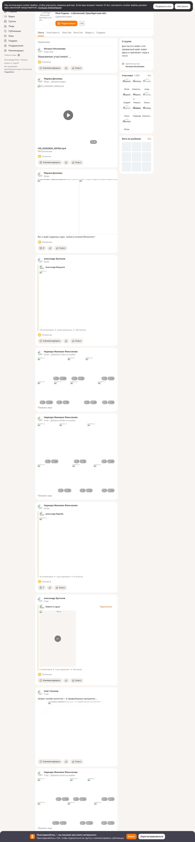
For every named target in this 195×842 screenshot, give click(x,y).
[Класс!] (39, 62)
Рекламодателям (11, 60)
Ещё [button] (15, 63)
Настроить (182, 6)
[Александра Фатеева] (147, 110)
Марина (136, 102)
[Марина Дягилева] (40, 80)
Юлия (126, 89)
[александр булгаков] (40, 260)
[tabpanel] (76, 435)
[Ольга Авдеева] (126, 110)
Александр (137, 89)
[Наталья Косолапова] (40, 50)
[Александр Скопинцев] (137, 83)
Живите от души (53, 607)
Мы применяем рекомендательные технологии (18, 69)
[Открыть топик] (76, 56)
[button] (66, 23)
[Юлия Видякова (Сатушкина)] (126, 83)
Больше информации (50, 7)
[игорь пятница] (147, 83)
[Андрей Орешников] (126, 96)
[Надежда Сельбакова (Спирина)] (137, 110)
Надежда (137, 116)
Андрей (127, 102)
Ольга (126, 116)
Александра (147, 116)
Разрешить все (163, 6)
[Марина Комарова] (137, 96)
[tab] (41, 32)
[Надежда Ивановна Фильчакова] (40, 353)
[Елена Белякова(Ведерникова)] (147, 96)
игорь (146, 89)
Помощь (24, 60)
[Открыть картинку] (58, 206)
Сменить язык (10, 55)
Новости (8, 63)
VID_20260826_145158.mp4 (52, 148)
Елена (147, 102)
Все (149, 75)
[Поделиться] (66, 68)
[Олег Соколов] (40, 692)
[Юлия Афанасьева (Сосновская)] (126, 123)
